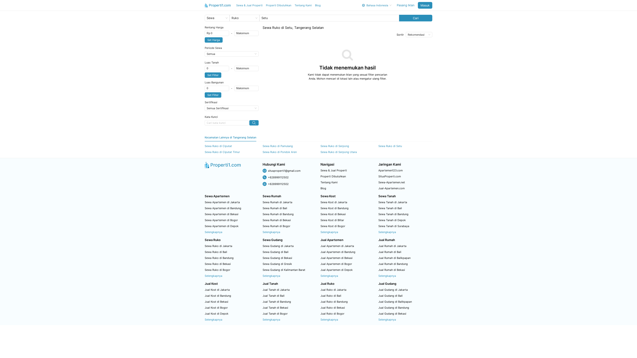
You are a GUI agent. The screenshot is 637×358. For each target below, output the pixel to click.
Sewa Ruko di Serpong (334, 146)
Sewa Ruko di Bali (216, 252)
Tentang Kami (303, 5)
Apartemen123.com (390, 170)
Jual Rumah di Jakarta (392, 246)
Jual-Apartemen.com (391, 188)
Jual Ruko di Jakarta (333, 289)
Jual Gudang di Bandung (393, 307)
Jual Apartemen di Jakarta (337, 246)
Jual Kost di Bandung (218, 295)
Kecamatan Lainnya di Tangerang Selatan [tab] (230, 137)
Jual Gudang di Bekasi (392, 313)
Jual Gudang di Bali (390, 295)
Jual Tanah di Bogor (275, 313)
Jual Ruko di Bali (330, 295)
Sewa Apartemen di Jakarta (222, 202)
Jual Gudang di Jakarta (393, 289)
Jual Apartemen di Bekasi (336, 258)
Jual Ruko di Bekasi (332, 307)
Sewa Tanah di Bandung (393, 214)
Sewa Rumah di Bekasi (277, 220)
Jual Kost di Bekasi (216, 301)
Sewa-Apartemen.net (391, 182)
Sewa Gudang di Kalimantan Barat (284, 269)
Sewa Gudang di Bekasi (277, 258)
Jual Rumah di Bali (389, 252)
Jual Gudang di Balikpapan (395, 301)
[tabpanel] (318, 149)
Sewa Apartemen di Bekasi (221, 214)
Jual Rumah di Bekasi (391, 269)
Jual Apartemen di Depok (336, 269)
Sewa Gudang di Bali (275, 252)
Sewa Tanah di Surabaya (393, 226)
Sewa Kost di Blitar (332, 220)
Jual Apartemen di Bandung (337, 252)
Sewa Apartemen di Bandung (223, 208)
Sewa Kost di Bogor (332, 226)
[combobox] (217, 33)
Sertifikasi (211, 102)
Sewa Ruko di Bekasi (218, 264)
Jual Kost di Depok (216, 313)
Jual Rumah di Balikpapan (394, 258)
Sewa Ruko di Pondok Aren (280, 152)
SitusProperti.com (389, 176)
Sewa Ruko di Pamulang (278, 146)
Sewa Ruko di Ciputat (218, 146)
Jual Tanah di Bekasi (275, 307)
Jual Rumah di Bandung (393, 264)
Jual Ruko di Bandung (334, 301)
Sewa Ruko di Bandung (219, 258)
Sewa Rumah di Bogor (276, 226)
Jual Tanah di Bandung (277, 301)
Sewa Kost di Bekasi (333, 214)
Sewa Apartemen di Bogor (221, 220)
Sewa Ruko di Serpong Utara (338, 152)
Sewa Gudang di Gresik (277, 264)
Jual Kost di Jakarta (217, 289)
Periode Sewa (213, 48)
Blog (318, 5)
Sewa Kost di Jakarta (333, 202)
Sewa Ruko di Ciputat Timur (222, 152)
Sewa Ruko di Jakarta (218, 246)
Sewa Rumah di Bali (275, 208)
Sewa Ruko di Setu (390, 146)
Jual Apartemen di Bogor (336, 264)
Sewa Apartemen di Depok (222, 226)
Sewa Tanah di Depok (392, 220)
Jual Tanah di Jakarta (276, 289)
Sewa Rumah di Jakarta (277, 202)
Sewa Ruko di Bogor (217, 269)
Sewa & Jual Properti (249, 5)
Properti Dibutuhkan (278, 5)
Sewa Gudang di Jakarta (278, 246)
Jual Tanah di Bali (273, 295)
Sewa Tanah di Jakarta (392, 202)
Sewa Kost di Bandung (334, 208)
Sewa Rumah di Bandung (278, 214)
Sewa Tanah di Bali (390, 208)
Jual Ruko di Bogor (332, 313)
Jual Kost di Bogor (216, 307)
